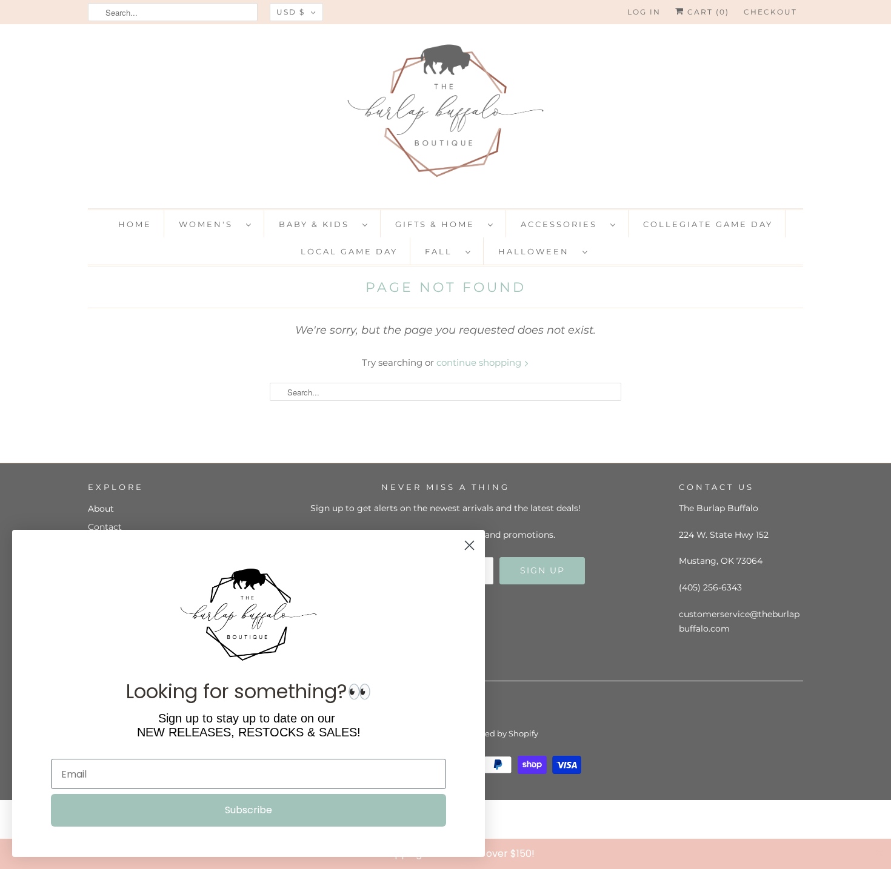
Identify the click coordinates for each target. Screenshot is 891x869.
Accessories (562, 224)
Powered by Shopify (499, 733)
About (101, 508)
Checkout (770, 11)
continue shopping (480, 362)
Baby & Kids (317, 224)
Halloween (537, 251)
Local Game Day (349, 251)
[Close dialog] (879, 853)
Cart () (706, 11)
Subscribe (248, 810)
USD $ (290, 11)
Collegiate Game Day (708, 224)
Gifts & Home (438, 224)
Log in (644, 11)
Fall (442, 251)
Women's (209, 224)
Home (135, 224)
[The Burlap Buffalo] (445, 114)
